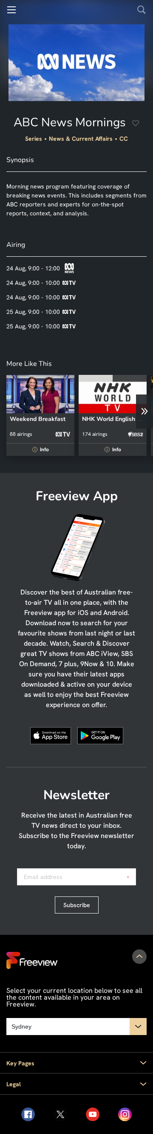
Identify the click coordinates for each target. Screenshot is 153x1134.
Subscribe (76, 905)
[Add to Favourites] (135, 124)
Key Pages (20, 1063)
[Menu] (11, 10)
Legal (13, 1084)
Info (41, 449)
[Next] (144, 411)
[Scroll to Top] (139, 956)
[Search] (141, 10)
